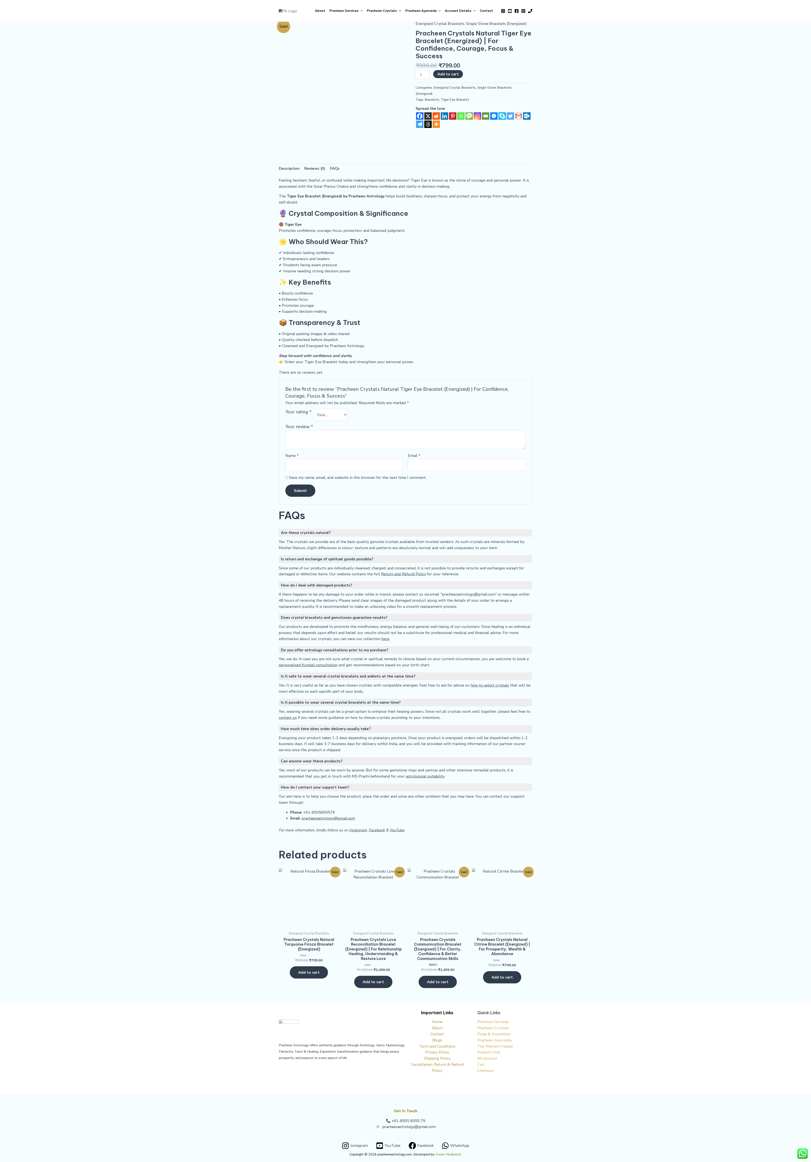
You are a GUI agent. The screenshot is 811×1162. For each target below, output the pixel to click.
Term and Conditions (437, 1046)
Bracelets (432, 99)
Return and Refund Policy (403, 574)
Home (437, 1021)
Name (292, 455)
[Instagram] (503, 11)
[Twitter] (510, 116)
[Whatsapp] (461, 116)
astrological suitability (425, 776)
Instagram (358, 830)
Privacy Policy (437, 1052)
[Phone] (530, 11)
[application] (361, 10)
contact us (288, 717)
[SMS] (469, 116)
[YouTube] (510, 11)
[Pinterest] (523, 11)
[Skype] (502, 116)
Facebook (377, 830)
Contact (486, 10)
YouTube (396, 830)
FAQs (335, 168)
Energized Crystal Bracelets (440, 23)
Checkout (485, 1070)
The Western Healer (495, 1046)
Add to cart (448, 74)
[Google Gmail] (518, 116)
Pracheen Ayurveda (421, 10)
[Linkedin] (444, 116)
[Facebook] (516, 11)
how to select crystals (490, 685)
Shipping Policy (437, 1058)
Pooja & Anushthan (493, 1034)
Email (414, 455)
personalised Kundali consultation (308, 665)
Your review (299, 427)
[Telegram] (419, 124)
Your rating (298, 412)
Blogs (437, 1040)
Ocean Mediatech (448, 1154)
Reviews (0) (314, 168)
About (320, 10)
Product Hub (488, 1052)
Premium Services (344, 10)
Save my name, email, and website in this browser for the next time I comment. (357, 477)
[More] (436, 124)
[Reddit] (436, 116)
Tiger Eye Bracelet (455, 99)
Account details (458, 10)
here (385, 638)
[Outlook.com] (527, 116)
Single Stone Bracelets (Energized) (496, 23)
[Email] (485, 116)
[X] (428, 116)
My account (487, 1058)
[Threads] (428, 124)
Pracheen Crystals (382, 10)
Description (289, 168)
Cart (481, 1064)
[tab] (289, 169)
